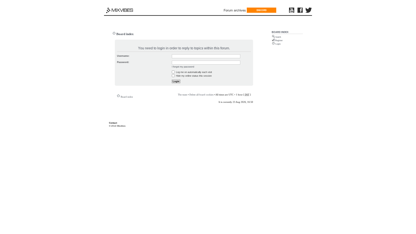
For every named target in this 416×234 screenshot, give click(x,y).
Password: (123, 62)
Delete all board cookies (201, 94)
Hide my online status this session (193, 75)
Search (278, 37)
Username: (123, 56)
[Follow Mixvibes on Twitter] (309, 10)
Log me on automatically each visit (193, 72)
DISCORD (261, 10)
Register (279, 40)
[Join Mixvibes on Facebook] (300, 10)
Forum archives (235, 10)
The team (182, 94)
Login (278, 44)
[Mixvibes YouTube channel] (292, 10)
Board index (125, 34)
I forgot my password (183, 66)
